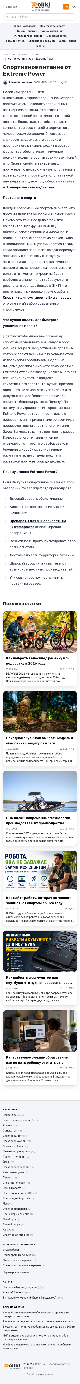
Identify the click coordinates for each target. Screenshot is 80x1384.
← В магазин (10, 6)
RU (66, 6)
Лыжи (8, 1203)
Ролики (10, 1125)
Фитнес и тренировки (28, 35)
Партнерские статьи (25, 54)
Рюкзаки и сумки (14, 40)
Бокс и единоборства (18, 1198)
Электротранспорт (52, 26)
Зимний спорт (26, 31)
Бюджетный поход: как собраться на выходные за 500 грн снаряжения (39, 1328)
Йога (8, 1162)
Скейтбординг (15, 1135)
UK (74, 6)
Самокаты (12, 1130)
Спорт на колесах (24, 26)
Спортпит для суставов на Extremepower (38, 297)
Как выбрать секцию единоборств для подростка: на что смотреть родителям (38, 1314)
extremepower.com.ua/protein (28, 187)
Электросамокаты (17, 1141)
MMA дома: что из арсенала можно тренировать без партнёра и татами (35, 1337)
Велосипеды (14, 1115)
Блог (6, 54)
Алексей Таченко (20, 82)
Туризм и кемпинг (51, 31)
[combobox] (40, 16)
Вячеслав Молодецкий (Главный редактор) (33, 1297)
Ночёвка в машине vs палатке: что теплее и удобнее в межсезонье (37, 1346)
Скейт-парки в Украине (19, 1260)
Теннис (40, 46)
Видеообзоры (14, 1249)
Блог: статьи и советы (20, 1120)
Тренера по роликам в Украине (24, 1265)
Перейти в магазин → (40, 1374)
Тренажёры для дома (18, 1214)
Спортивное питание (41, 40)
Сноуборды (11, 1219)
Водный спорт (67, 40)
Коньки (9, 1229)
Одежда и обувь (57, 35)
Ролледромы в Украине (19, 1255)
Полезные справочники (19, 1244)
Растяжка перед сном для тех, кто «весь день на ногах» (38, 1321)
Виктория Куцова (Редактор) (23, 1287)
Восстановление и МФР (20, 1193)
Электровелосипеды (18, 1167)
